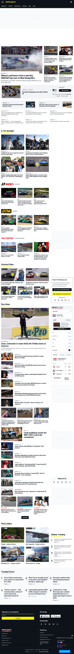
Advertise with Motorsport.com (47, 634)
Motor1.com (4, 635)
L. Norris (58, 367)
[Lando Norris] (54, 367)
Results (69, 332)
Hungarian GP (62, 359)
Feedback (42, 632)
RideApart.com (5, 645)
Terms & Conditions (29, 649)
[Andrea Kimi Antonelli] (54, 374)
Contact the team (44, 637)
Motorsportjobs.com (6, 638)
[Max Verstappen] (54, 370)
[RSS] (69, 300)
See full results (67, 378)
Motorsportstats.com (6, 642)
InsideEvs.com (5, 633)
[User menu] (71, 2)
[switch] (69, 350)
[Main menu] (2, 2)
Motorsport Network (34, 651)
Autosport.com (5, 640)
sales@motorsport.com (45, 639)
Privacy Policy (45, 649)
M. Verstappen (59, 370)
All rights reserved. (44, 651)
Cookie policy (38, 649)
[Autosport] (7, 238)
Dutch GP (60, 315)
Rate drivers (57, 377)
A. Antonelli (59, 374)
